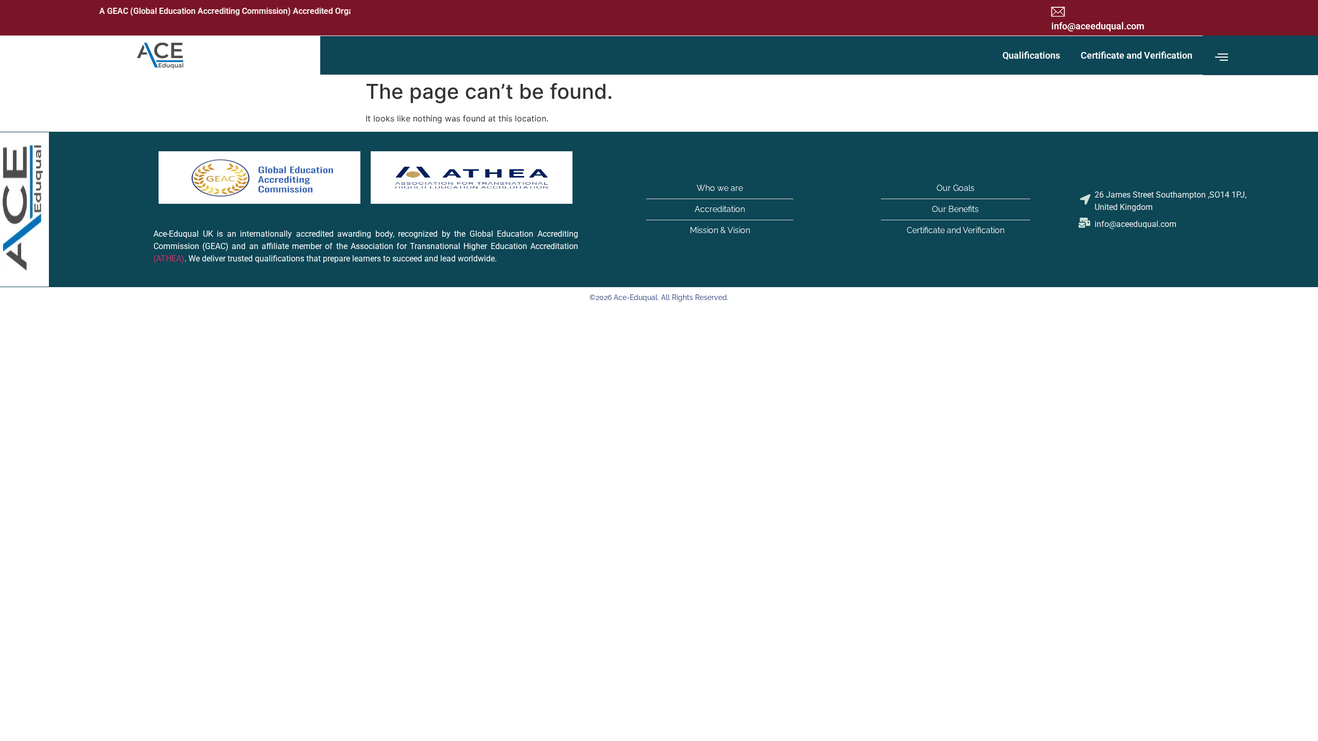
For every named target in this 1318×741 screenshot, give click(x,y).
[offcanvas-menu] (1221, 57)
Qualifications (1031, 55)
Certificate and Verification (1136, 55)
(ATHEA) (168, 259)
